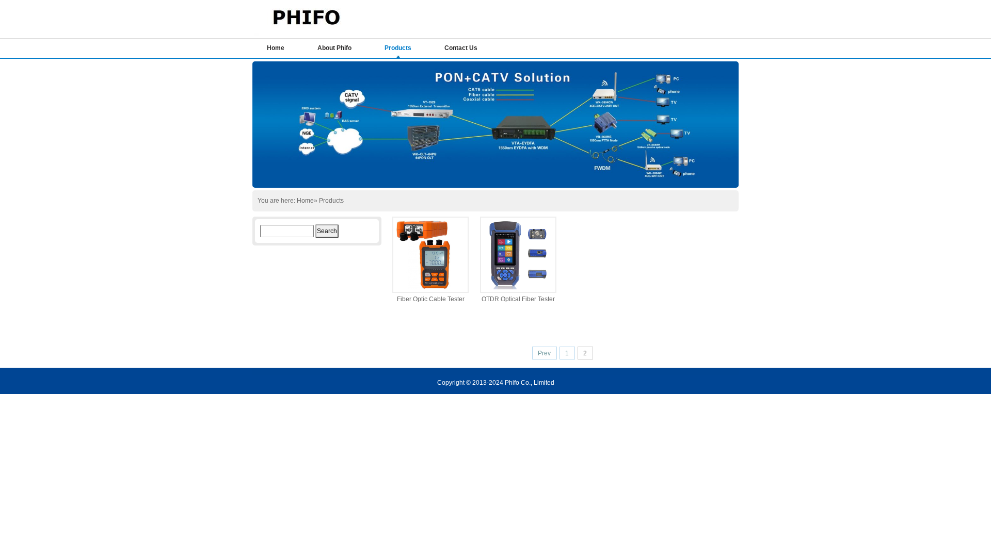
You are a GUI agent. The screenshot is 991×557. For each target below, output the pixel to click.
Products (398, 48)
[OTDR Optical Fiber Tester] (518, 254)
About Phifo (334, 48)
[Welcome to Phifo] (327, 17)
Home (275, 48)
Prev (544, 353)
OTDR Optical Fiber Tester (518, 299)
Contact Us (460, 48)
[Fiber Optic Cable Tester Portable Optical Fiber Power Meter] (430, 254)
